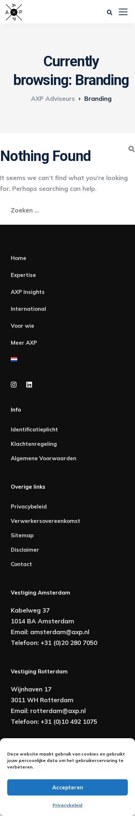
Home (18, 258)
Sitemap (22, 535)
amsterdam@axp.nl (59, 632)
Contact (21, 564)
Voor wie (22, 325)
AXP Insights (28, 291)
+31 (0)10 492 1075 (69, 721)
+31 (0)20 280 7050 (69, 642)
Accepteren (67, 787)
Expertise (23, 275)
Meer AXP (24, 342)
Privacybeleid (67, 805)
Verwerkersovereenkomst (45, 520)
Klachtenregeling (34, 443)
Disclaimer (25, 549)
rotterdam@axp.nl (58, 710)
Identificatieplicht (34, 429)
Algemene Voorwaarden (43, 458)
